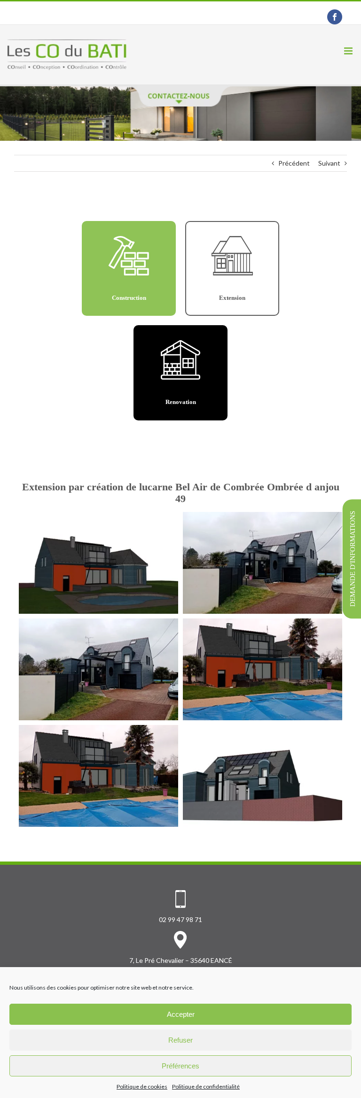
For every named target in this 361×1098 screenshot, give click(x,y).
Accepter (181, 1014)
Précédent (294, 163)
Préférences (180, 1066)
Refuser (180, 1040)
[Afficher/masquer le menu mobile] (349, 51)
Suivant (329, 163)
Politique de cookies (142, 1086)
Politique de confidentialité (206, 1086)
